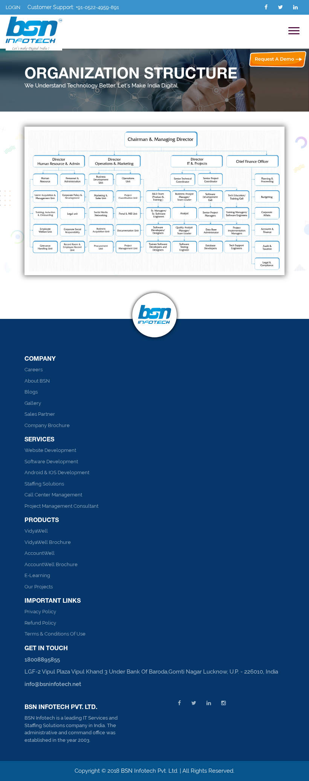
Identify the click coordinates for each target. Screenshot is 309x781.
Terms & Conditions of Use (55, 634)
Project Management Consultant (61, 506)
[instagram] (223, 703)
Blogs (31, 392)
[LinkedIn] (295, 7)
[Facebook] (265, 7)
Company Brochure (47, 425)
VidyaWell (36, 531)
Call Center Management (53, 495)
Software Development (51, 461)
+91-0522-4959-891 (97, 7)
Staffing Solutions (44, 484)
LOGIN (13, 7)
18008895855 (42, 659)
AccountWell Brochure (51, 564)
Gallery (32, 403)
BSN (127, 770)
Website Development (50, 450)
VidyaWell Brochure (47, 542)
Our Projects (38, 587)
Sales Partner (39, 414)
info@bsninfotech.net (52, 684)
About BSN (37, 381)
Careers (33, 369)
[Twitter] (280, 7)
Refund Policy (40, 623)
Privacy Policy (40, 611)
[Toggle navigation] (294, 32)
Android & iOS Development (56, 472)
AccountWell (39, 553)
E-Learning (37, 575)
